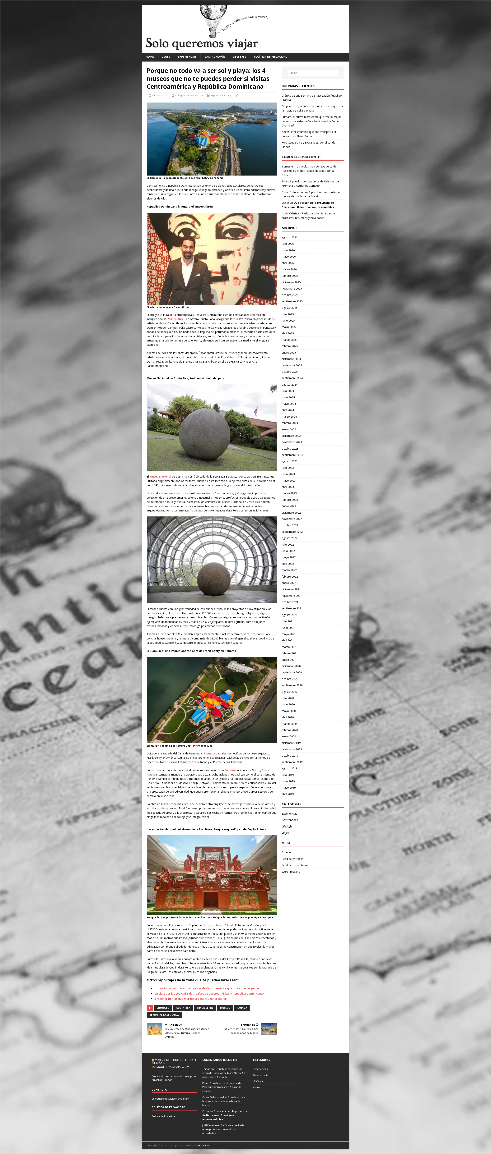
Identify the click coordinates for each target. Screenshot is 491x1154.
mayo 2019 (289, 787)
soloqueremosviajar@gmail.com (170, 1098)
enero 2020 (289, 736)
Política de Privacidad (164, 1116)
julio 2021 (288, 621)
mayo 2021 (289, 634)
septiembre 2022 (292, 531)
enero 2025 (289, 352)
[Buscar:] (313, 73)
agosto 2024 (289, 384)
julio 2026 (288, 243)
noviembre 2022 (292, 519)
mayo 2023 (289, 480)
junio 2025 (288, 320)
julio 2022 (288, 544)
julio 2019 (288, 775)
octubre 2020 (290, 679)
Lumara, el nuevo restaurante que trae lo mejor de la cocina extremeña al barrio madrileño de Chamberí (311, 121)
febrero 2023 (290, 499)
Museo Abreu (176, 319)
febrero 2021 (290, 653)
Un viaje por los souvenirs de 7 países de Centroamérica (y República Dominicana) (209, 993)
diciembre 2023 (291, 435)
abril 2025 (288, 333)
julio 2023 (288, 467)
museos (225, 1008)
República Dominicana (164, 1015)
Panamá (230, 770)
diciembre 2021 (291, 589)
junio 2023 (288, 474)
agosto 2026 (289, 237)
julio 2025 (288, 314)
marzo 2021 (289, 647)
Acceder (287, 852)
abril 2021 (288, 640)
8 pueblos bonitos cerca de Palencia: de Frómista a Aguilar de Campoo (221, 1087)
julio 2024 (288, 391)
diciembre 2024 (291, 359)
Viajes (166, 56)
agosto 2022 (289, 538)
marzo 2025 (289, 339)
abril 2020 (288, 717)
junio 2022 (288, 551)
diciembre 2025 (291, 282)
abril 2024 (288, 410)
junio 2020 (288, 704)
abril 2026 (288, 263)
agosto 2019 (289, 768)
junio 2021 (288, 628)
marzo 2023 (289, 493)
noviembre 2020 (292, 672)
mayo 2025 (289, 327)
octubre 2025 (290, 295)
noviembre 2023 (292, 442)
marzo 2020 (289, 724)
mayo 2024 (289, 403)
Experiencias (187, 56)
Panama (242, 1008)
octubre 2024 (290, 371)
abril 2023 (288, 487)
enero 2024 (289, 429)
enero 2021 (289, 660)
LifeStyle (239, 56)
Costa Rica (183, 1008)
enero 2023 (289, 506)
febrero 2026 (290, 275)
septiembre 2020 (292, 685)
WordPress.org (291, 871)
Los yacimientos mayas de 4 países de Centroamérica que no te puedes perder (207, 988)
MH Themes (203, 1145)
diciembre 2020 (291, 666)
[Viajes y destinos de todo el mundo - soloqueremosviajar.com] (245, 50)
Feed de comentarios (295, 865)
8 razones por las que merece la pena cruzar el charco (190, 999)
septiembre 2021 (292, 608)
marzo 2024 (289, 416)
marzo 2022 (289, 570)
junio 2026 (288, 250)
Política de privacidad (271, 56)
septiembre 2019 (292, 762)
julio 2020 (288, 698)
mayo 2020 (289, 711)
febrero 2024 (290, 423)
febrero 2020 (290, 730)
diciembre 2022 (291, 512)
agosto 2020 (289, 692)
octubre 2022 (290, 525)
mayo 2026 (289, 256)
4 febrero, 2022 (161, 95)
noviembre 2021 (292, 596)
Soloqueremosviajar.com (189, 95)
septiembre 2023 (292, 455)
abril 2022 (288, 564)
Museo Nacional (160, 476)
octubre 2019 (290, 755)
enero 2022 (289, 583)
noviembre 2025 (292, 288)
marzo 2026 (289, 269)
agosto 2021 (289, 615)
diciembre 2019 (291, 743)
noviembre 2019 (292, 749)
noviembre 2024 (292, 365)
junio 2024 (288, 397)
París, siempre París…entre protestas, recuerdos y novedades (224, 1129)
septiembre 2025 (292, 301)
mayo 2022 (289, 557)
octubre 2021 (290, 602)
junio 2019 (288, 781)
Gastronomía (214, 56)
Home (150, 56)
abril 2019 (288, 794)
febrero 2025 (290, 346)
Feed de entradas (292, 859)
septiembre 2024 (292, 378)
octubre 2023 (290, 448)
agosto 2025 (289, 307)
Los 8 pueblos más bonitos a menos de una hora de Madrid (223, 1101)
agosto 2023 (289, 461)
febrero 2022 (290, 576)
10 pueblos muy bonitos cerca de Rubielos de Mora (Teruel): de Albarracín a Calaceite (309, 171)
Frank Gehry (205, 1008)
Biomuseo (210, 753)
